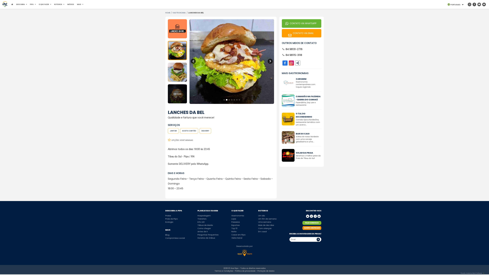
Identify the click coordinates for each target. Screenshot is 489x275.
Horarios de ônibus (206, 238)
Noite (233, 231)
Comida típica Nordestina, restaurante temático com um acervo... (308, 122)
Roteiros (58, 4)
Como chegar (204, 228)
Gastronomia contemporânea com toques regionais (305, 84)
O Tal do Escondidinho (304, 115)
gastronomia (179, 12)
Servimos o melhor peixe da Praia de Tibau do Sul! (308, 157)
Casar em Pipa (238, 234)
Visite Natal (236, 238)
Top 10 (234, 228)
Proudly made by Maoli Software (471, 273)
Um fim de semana (267, 218)
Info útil (201, 222)
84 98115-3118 (294, 55)
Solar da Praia (304, 152)
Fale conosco (312, 223)
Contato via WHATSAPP (303, 23)
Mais (79, 4)
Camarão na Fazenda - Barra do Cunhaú (308, 98)
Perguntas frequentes (208, 234)
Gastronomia (237, 215)
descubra (20, 4)
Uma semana (264, 222)
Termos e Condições (224, 271)
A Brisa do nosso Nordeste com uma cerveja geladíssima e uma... (307, 139)
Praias (168, 215)
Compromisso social (175, 238)
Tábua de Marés (205, 225)
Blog (167, 234)
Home (167, 12)
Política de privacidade (245, 271)
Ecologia (169, 222)
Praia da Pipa (171, 218)
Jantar (173, 131)
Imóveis (70, 4)
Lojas (233, 218)
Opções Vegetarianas (182, 140)
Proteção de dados (265, 271)
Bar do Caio (303, 133)
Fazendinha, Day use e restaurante (306, 103)
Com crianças (264, 228)
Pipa (32, 4)
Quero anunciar (312, 228)
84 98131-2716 (294, 49)
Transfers (202, 218)
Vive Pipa (234, 268)
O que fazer (44, 4)
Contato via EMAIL (303, 33)
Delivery (205, 131)
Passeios (235, 222)
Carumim (301, 79)
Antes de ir (203, 231)
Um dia (261, 215)
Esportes (235, 225)
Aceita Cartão (189, 131)
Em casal (262, 231)
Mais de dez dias (266, 225)
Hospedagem (204, 215)
